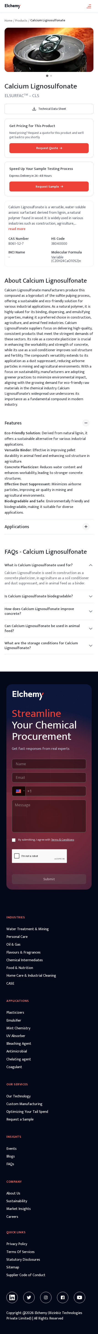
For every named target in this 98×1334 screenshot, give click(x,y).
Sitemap (12, 1267)
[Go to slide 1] (47, 76)
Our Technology (18, 1096)
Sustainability (16, 1201)
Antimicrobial (16, 1052)
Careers (12, 1217)
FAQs (10, 1164)
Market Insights (18, 1209)
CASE (10, 984)
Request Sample (47, 186)
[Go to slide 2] (51, 76)
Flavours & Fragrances (23, 953)
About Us (13, 1194)
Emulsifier (13, 1021)
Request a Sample (20, 1120)
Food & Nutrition (19, 968)
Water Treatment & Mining (27, 929)
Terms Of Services (20, 1252)
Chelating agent (18, 1059)
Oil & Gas (13, 945)
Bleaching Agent (18, 1044)
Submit (49, 879)
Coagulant (14, 1067)
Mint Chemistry (18, 1028)
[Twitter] (29, 1297)
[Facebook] (62, 1297)
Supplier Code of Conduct (25, 1275)
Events (11, 1149)
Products (21, 20)
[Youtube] (79, 1297)
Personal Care (17, 937)
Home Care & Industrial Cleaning (31, 976)
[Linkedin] (12, 1297)
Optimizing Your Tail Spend (27, 1112)
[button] (18, 791)
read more (17, 229)
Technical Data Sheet (52, 108)
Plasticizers (15, 1013)
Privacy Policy (16, 1244)
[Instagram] (46, 1297)
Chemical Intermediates (24, 960)
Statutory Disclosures (23, 1260)
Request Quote (47, 148)
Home (8, 20)
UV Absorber (15, 1036)
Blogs (10, 1157)
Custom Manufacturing (24, 1104)
